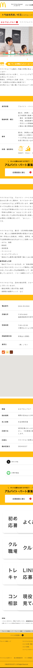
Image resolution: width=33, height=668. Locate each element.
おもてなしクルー (8, 22)
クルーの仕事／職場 (27, 644)
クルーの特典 (25, 646)
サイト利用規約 (28, 658)
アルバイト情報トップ (5, 641)
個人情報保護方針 (18, 658)
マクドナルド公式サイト (6, 658)
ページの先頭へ (15, 635)
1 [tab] (27, 59)
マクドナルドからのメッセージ (17, 5)
